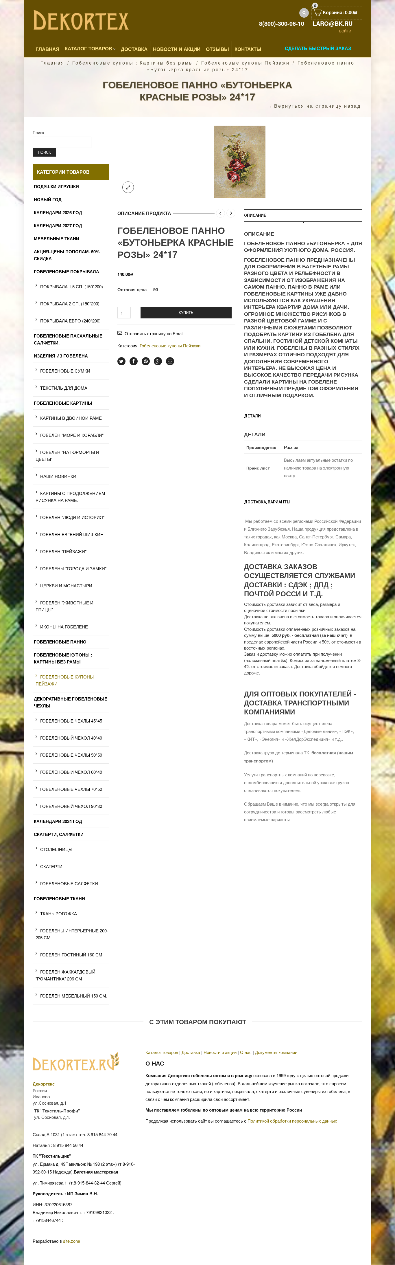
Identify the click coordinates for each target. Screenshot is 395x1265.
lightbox (128, 187)
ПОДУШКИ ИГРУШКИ (56, 186)
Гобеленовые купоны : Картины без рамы (132, 62)
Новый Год (48, 199)
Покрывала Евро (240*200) (70, 321)
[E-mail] (170, 361)
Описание (255, 215)
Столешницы (56, 849)
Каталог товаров (88, 48)
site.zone (71, 1241)
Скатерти (51, 866)
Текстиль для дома (63, 388)
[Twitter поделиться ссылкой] (121, 361)
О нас (246, 1052)
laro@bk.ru (332, 23)
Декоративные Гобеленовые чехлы (70, 702)
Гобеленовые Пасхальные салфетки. (68, 339)
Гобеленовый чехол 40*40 (71, 738)
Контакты (248, 48)
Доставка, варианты (267, 502)
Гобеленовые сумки (65, 371)
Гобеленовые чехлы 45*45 (71, 721)
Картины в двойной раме (71, 418)
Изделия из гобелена (61, 356)
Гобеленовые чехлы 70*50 (71, 789)
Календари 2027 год (58, 225)
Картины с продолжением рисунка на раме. (70, 496)
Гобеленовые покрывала (66, 271)
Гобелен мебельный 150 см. (73, 996)
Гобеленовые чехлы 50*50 (71, 755)
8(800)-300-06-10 (281, 23)
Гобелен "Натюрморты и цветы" (67, 455)
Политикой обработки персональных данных (292, 1121)
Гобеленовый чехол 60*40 (71, 772)
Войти (345, 30)
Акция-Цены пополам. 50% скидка (66, 255)
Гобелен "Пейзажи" (63, 551)
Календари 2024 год (58, 821)
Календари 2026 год (58, 212)
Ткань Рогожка (58, 913)
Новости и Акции (176, 48)
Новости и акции (220, 1052)
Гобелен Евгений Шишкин (72, 534)
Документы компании (276, 1052)
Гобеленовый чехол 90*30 (71, 806)
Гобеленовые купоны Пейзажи (245, 62)
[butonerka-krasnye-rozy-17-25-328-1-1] (239, 161)
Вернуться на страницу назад (317, 106)
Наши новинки (58, 476)
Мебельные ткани (56, 238)
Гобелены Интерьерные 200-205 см (72, 933)
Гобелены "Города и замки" (73, 568)
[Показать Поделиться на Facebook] (134, 361)
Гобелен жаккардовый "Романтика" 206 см (65, 975)
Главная (47, 48)
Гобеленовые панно (60, 642)
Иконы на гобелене (64, 627)
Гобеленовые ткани (59, 898)
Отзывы (217, 48)
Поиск (38, 132)
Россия (291, 447)
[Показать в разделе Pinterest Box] (146, 361)
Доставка (134, 48)
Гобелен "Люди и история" (72, 517)
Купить (186, 312)
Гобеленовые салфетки (69, 883)
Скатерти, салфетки (59, 834)
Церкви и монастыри (66, 585)
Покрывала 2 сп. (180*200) (69, 303)
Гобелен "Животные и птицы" (64, 606)
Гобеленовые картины (63, 403)
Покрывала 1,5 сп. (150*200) (71, 286)
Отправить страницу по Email (154, 333)
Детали (252, 416)
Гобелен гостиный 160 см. (72, 955)
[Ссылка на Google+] (158, 361)
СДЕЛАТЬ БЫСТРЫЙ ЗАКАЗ (318, 48)
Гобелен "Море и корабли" (72, 435)
